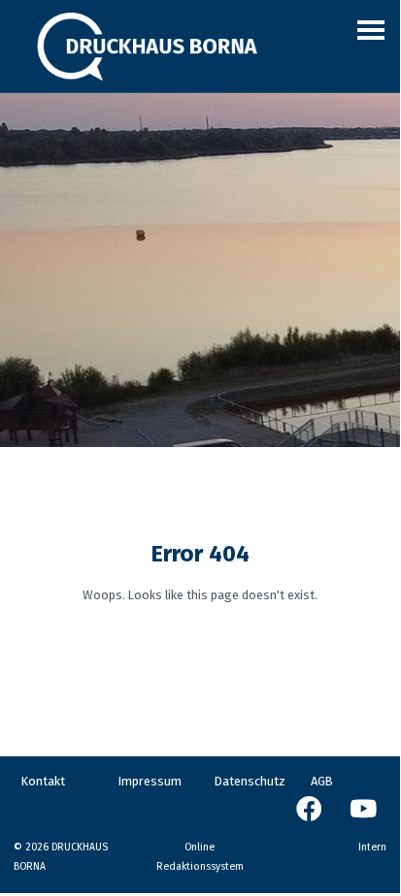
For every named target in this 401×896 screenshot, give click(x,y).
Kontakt (43, 781)
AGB (322, 781)
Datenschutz (250, 781)
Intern (372, 847)
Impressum (150, 781)
